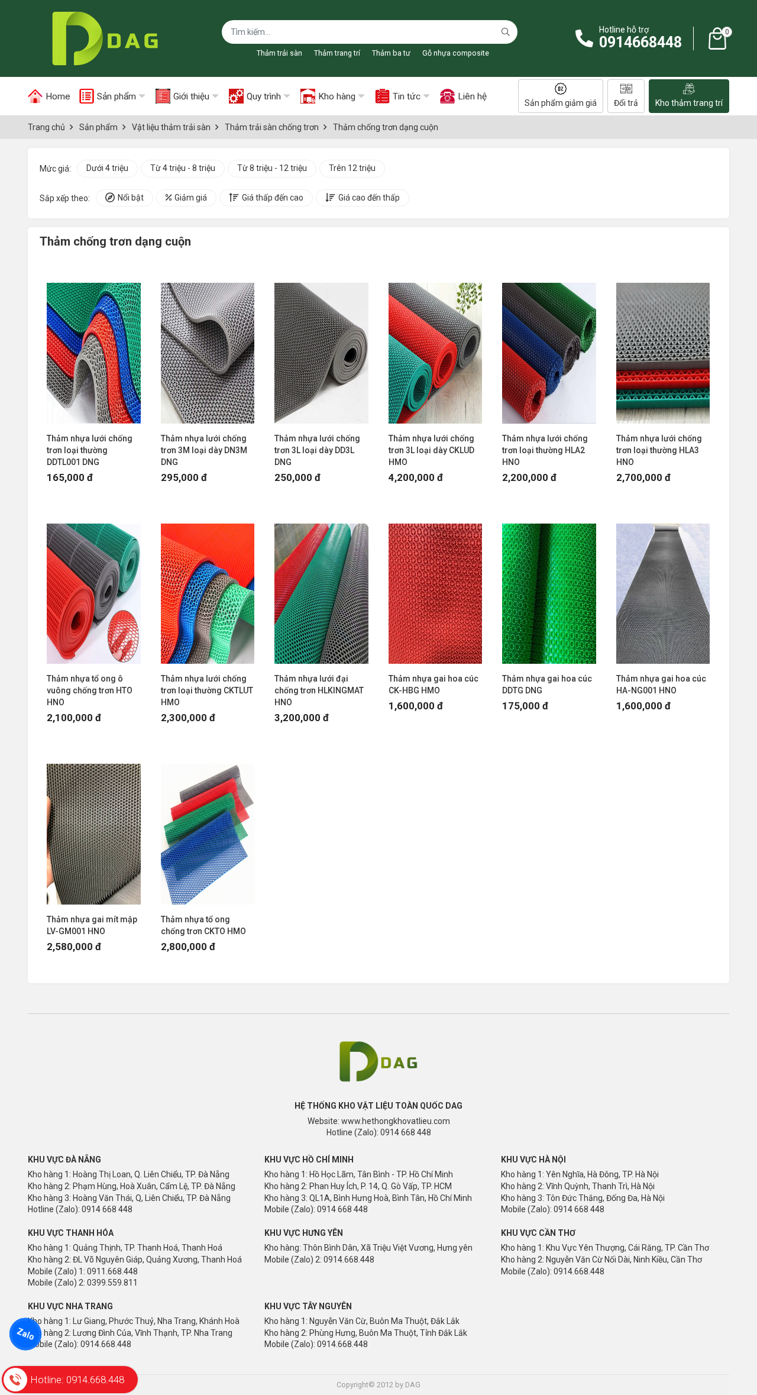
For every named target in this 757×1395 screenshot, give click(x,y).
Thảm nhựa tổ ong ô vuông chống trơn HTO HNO (89, 690)
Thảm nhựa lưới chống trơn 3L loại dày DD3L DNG (317, 450)
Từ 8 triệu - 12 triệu (272, 168)
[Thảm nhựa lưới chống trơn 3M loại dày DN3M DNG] (208, 347)
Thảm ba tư (391, 53)
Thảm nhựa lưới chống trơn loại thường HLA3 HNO (659, 450)
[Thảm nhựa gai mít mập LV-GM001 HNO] (94, 828)
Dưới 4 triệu (107, 168)
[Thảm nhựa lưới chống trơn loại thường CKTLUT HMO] (208, 588)
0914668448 (640, 42)
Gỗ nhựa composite (455, 53)
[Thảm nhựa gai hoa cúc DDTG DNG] (549, 588)
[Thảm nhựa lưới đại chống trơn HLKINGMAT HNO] (321, 588)
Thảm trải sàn (279, 53)
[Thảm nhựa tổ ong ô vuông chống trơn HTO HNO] (94, 588)
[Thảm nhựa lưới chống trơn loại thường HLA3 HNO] (663, 347)
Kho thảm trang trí (689, 103)
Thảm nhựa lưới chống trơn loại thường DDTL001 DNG (89, 450)
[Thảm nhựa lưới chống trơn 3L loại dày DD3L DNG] (321, 347)
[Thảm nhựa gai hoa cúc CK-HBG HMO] (436, 588)
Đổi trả (626, 103)
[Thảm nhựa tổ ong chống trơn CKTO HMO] (208, 828)
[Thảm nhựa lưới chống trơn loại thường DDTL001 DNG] (94, 347)
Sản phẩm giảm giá (561, 103)
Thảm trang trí (337, 53)
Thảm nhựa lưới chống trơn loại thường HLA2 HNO (545, 450)
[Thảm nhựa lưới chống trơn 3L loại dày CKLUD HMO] (436, 347)
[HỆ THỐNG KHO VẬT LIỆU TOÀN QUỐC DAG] (102, 38)
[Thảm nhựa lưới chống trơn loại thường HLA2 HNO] (549, 347)
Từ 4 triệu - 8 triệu (182, 168)
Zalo (25, 1334)
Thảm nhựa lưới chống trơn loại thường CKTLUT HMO (207, 690)
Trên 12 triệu (352, 168)
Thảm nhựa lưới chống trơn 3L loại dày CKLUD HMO (431, 450)
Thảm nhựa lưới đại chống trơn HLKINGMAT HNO (319, 690)
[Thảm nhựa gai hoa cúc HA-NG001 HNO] (663, 588)
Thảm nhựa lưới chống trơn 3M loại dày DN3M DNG (204, 450)
